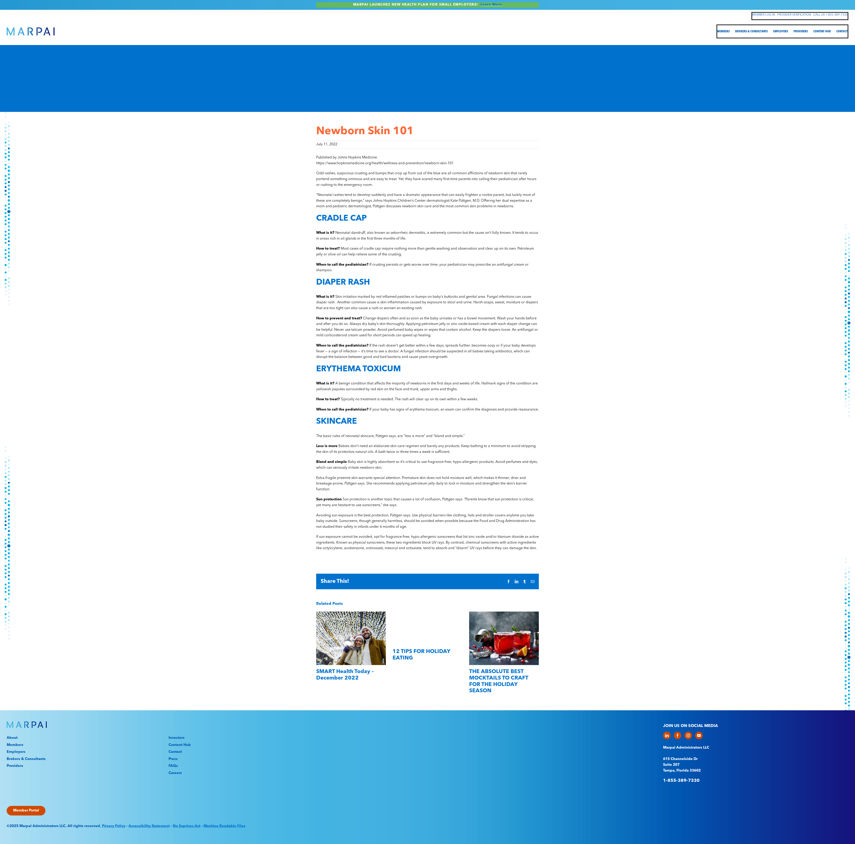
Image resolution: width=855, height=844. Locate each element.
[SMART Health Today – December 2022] (351, 613)
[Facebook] (677, 735)
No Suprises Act (186, 826)
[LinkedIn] (667, 735)
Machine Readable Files (224, 826)
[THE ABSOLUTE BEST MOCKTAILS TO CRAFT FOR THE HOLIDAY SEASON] (504, 613)
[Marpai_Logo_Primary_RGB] (31, 29)
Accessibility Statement (149, 826)
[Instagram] (688, 735)
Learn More (491, 4)
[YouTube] (699, 735)
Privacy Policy (113, 826)
